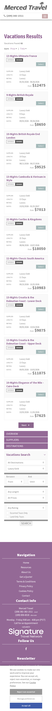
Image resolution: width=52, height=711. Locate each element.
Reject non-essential (26, 692)
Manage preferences (26, 699)
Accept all (26, 705)
